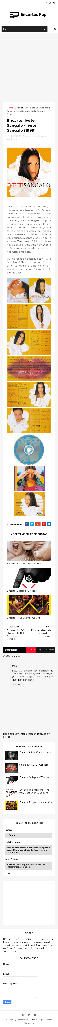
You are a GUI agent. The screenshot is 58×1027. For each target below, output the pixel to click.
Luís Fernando (13, 842)
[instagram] (54, 3)
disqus (40, 650)
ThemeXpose (22, 1020)
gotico (8, 830)
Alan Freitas (11, 859)
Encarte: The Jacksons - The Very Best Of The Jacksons (34, 791)
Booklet (19, 107)
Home (10, 107)
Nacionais (45, 107)
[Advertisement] (29, 68)
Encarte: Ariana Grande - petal (35, 752)
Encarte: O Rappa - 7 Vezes (22, 590)
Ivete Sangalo (32, 107)
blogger (31, 650)
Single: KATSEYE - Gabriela (33, 764)
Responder (17, 684)
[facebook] (46, 3)
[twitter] (50, 3)
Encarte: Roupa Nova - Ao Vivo (23, 617)
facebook (49, 650)
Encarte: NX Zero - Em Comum (24, 563)
